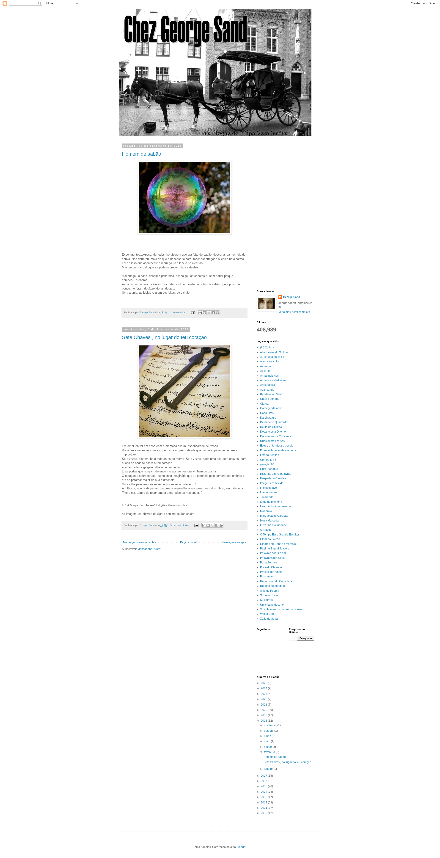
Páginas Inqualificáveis (274, 548)
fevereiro (270, 752)
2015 (264, 786)
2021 (264, 704)
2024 (264, 688)
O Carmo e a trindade (273, 525)
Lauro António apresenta (275, 506)
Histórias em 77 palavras (275, 473)
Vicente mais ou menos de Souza (281, 609)
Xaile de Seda (269, 618)
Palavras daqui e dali (273, 553)
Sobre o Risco (269, 595)
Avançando (267, 389)
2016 (264, 781)
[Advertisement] (275, 213)
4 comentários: (178, 312)
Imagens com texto (271, 483)
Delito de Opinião (271, 427)
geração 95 (267, 464)
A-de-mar (266, 366)
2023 (264, 693)
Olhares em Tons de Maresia (278, 544)
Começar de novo (271, 408)
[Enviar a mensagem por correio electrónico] (192, 312)
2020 (264, 710)
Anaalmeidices (269, 375)
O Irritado (266, 529)
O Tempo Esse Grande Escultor (279, 534)
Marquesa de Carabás (274, 515)
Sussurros (266, 599)
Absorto (265, 370)
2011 (264, 807)
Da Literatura (268, 417)
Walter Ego (267, 613)
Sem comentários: (180, 525)
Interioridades (268, 492)
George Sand (291, 297)
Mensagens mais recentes (139, 542)
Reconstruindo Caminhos (276, 581)
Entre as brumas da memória (278, 450)
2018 (264, 720)
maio (267, 741)
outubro (269, 730)
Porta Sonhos (268, 562)
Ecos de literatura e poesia (276, 445)
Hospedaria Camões (273, 478)
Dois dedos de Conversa (275, 436)
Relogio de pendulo (272, 586)
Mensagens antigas (233, 542)
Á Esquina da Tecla (272, 357)
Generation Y (268, 459)
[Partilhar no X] (208, 312)
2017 (264, 775)
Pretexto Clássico (271, 567)
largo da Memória (271, 501)
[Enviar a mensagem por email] (200, 312)
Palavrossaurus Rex (272, 558)
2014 (264, 791)
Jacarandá (266, 497)
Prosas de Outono (271, 572)
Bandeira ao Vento (271, 394)
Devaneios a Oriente (273, 431)
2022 (264, 699)
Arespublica (267, 384)
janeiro (268, 768)
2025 (264, 683)
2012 (264, 802)
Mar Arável (266, 511)
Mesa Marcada (269, 520)
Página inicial (188, 542)
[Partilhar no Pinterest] (217, 312)
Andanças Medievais (273, 380)
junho (268, 736)
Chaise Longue (269, 398)
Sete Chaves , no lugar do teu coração (164, 337)
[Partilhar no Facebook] (213, 312)
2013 (264, 797)
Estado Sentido (269, 455)
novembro (270, 725)
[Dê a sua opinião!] (204, 312)
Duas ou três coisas (272, 441)
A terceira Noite (269, 361)
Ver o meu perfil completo (294, 312)
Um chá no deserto (272, 604)
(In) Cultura (267, 347)
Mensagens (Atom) (149, 549)
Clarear (265, 403)
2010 (264, 813)
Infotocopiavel (269, 487)
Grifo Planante (269, 469)
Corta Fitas (267, 413)
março (268, 746)
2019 (264, 715)
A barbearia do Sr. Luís (274, 352)
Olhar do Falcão (270, 539)
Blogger (241, 847)
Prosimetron (267, 576)
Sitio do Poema (269, 590)
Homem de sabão (141, 154)
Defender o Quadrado (273, 422)
